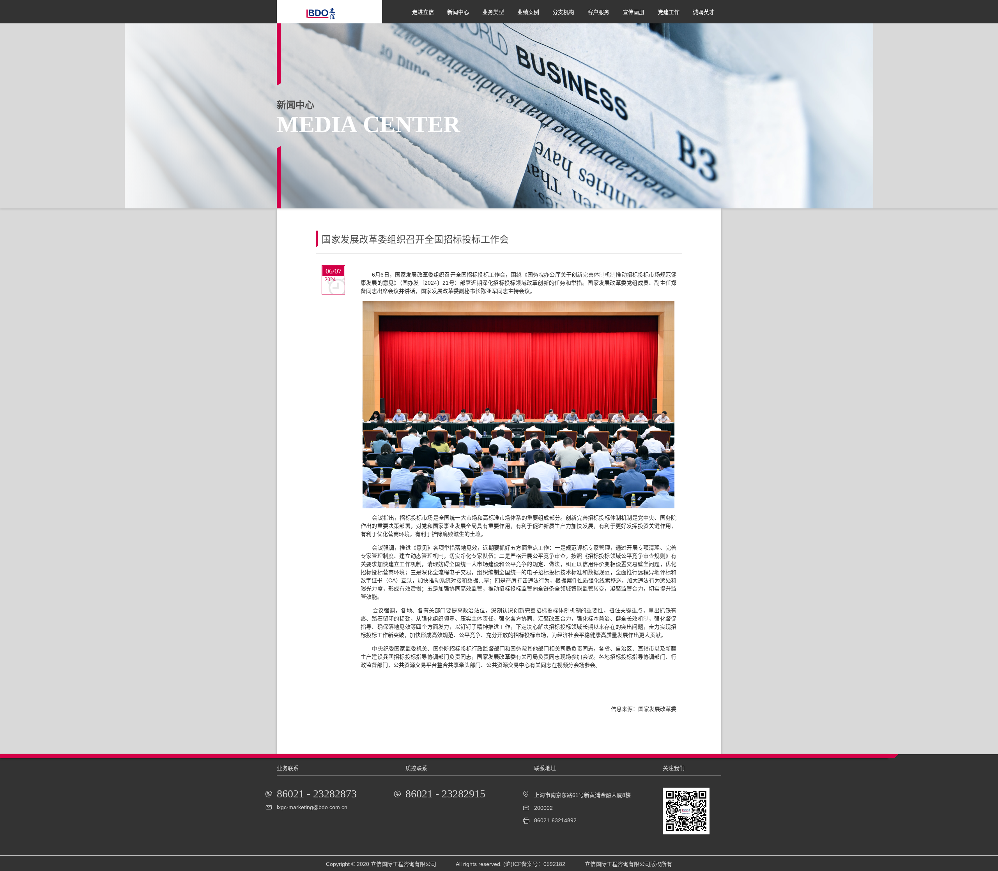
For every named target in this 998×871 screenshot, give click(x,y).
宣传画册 (633, 12)
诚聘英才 (704, 12)
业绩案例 (528, 12)
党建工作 (668, 12)
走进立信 (423, 12)
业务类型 (493, 12)
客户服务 (598, 12)
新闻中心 (458, 12)
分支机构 (563, 12)
